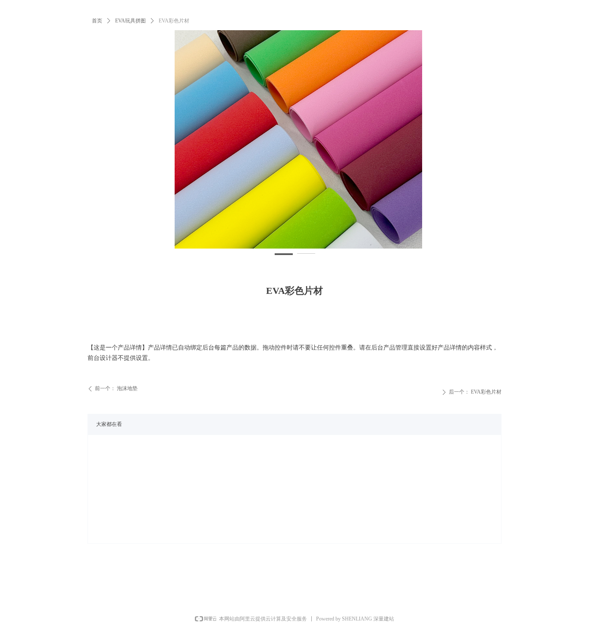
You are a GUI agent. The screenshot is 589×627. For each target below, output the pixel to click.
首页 (97, 21)
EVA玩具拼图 (130, 21)
